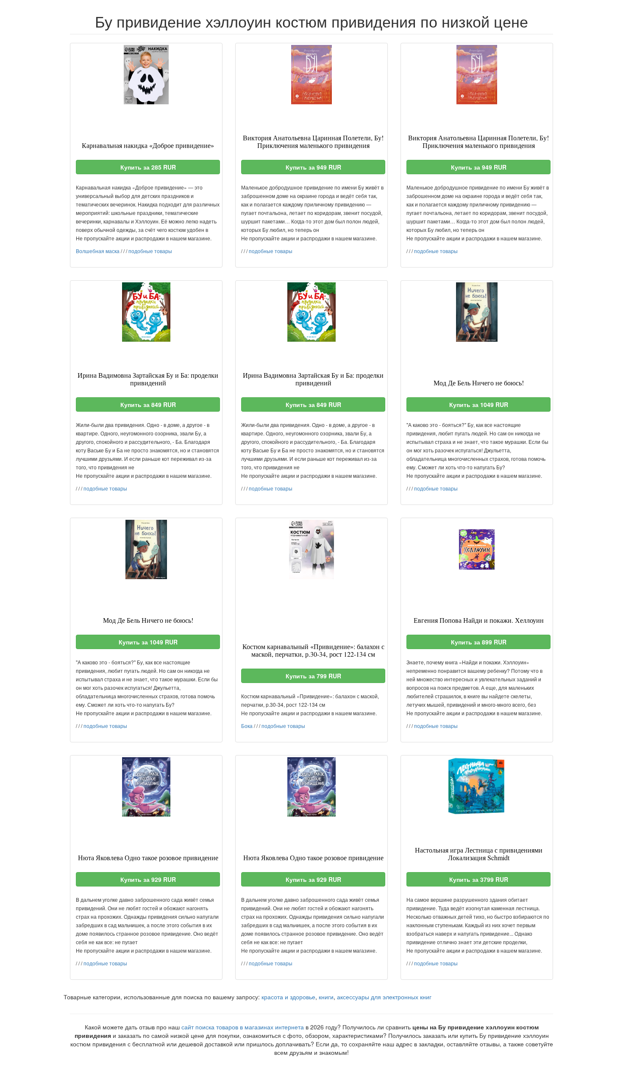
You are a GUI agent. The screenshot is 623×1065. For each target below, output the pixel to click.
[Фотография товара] (146, 74)
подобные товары (150, 250)
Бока (247, 725)
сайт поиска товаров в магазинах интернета (242, 1027)
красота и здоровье (288, 997)
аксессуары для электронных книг (384, 997)
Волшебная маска (98, 250)
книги (326, 997)
